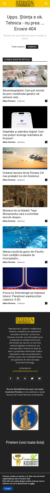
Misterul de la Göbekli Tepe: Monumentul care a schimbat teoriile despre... (21, 214)
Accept (7, 488)
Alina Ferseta (9, 101)
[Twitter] (32, 378)
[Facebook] (10, 378)
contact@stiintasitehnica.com (25, 371)
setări (32, 483)
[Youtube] (39, 378)
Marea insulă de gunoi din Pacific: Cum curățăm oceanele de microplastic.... (23, 255)
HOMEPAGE (32, 47)
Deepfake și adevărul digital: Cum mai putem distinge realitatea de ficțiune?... (23, 135)
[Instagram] (18, 378)
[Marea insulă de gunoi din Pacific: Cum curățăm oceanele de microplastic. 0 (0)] (25, 237)
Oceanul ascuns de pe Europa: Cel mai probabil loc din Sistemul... (23, 174)
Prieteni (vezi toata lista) (25, 442)
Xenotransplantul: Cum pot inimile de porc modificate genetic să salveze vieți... (23, 94)
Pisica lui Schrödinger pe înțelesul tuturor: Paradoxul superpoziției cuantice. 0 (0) (24, 296)
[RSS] (25, 378)
